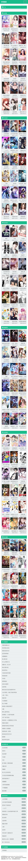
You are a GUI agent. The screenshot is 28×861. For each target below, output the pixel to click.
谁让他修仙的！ (23, 426)
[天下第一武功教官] (6, 473)
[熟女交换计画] (6, 54)
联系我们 (21, 856)
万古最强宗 (6, 360)
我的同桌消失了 (6, 778)
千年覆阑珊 (4, 787)
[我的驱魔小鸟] (14, 523)
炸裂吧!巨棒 (14, 216)
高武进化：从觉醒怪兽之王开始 (9, 720)
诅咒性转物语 (23, 29)
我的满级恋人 (23, 305)
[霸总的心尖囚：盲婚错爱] (14, 192)
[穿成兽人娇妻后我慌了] (23, 352)
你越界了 (23, 255)
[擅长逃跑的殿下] (23, 595)
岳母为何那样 (6, 95)
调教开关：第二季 (23, 45)
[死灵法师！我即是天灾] (23, 176)
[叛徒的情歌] (14, 313)
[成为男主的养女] (14, 490)
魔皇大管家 (23, 167)
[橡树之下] (6, 490)
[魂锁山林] (23, 264)
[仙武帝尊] (14, 159)
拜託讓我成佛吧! (15, 619)
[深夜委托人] (14, 247)
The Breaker (23, 498)
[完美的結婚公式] (6, 440)
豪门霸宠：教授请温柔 (7, 763)
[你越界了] (23, 247)
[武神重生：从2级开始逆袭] (23, 369)
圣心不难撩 (14, 360)
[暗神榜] (6, 418)
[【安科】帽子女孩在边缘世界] (23, 545)
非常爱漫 (3, 2)
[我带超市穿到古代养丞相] (23, 385)
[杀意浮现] (23, 473)
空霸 (23, 619)
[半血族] (23, 231)
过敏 (6, 376)
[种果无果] (23, 506)
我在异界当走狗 (14, 464)
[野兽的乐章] (23, 87)
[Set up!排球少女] (14, 38)
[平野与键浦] (6, 313)
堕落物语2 (23, 78)
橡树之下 (6, 498)
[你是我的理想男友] (23, 313)
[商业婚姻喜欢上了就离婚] (6, 523)
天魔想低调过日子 (23, 531)
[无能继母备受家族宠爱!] (14, 578)
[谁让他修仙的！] (23, 418)
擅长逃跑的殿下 (23, 602)
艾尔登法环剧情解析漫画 (8, 775)
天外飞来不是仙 (6, 464)
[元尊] (6, 176)
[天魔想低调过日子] (23, 523)
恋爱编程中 (14, 569)
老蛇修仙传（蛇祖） (15, 409)
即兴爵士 (15, 271)
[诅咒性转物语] (23, 21)
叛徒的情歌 (14, 321)
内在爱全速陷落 (23, 288)
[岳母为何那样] (6, 87)
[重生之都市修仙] (14, 369)
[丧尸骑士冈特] (6, 611)
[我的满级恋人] (23, 297)
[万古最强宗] (6, 352)
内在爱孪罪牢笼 (6, 305)
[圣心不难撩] (14, 352)
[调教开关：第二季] (23, 38)
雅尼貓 (23, 586)
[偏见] (6, 231)
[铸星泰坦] (6, 192)
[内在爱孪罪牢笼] (6, 297)
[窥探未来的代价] (14, 21)
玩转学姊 (15, 95)
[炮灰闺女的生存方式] (23, 402)
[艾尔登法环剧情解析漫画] (6, 561)
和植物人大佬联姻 (6, 409)
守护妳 (14, 78)
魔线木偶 (6, 553)
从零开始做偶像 (6, 784)
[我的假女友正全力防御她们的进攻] (6, 578)
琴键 (6, 255)
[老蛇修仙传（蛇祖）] (14, 402)
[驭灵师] (14, 176)
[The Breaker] (23, 490)
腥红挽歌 (4, 790)
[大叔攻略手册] (6, 264)
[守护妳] (14, 71)
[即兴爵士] (14, 264)
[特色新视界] (6, 71)
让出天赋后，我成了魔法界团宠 (9, 692)
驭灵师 (14, 183)
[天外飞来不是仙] (6, 457)
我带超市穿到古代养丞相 (8, 725)
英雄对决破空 (15, 393)
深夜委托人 (14, 255)
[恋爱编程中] (14, 561)
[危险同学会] (14, 54)
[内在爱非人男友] (14, 297)
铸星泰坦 (6, 200)
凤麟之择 (4, 766)
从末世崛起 (6, 133)
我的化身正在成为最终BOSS (8, 689)
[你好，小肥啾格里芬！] (6, 506)
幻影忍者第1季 (6, 602)
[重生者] (23, 457)
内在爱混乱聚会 (14, 288)
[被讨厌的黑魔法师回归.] (14, 595)
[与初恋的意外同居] (23, 54)
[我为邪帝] (6, 159)
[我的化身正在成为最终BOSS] (6, 335)
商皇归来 (23, 343)
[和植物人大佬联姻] (6, 402)
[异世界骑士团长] (6, 21)
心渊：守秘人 (15, 343)
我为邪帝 (6, 167)
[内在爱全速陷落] (23, 280)
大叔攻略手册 (6, 271)
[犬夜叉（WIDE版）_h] (14, 628)
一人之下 (6, 150)
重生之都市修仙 (14, 376)
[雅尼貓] (23, 578)
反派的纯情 (4, 747)
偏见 (6, 238)
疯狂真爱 (15, 112)
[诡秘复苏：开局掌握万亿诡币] (14, 418)
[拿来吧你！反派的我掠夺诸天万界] (14, 142)
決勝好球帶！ (15, 553)
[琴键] (6, 247)
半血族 (23, 238)
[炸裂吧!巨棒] (14, 209)
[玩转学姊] (14, 87)
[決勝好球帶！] (14, 545)
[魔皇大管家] (23, 159)
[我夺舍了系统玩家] (23, 126)
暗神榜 (6, 426)
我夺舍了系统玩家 (23, 133)
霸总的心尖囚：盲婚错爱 (8, 839)
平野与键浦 (6, 321)
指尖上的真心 (6, 288)
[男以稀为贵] (6, 38)
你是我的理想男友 (23, 321)
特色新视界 (6, 78)
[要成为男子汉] (23, 104)
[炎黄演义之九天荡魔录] (14, 506)
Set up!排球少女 (14, 45)
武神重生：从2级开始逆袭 (8, 714)
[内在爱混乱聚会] (14, 280)
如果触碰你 (14, 448)
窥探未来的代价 (14, 29)
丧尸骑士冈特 (6, 619)
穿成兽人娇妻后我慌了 (7, 706)
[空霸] (23, 611)
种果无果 (23, 514)
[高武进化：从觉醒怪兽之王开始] (6, 385)
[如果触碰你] (14, 440)
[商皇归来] (23, 335)
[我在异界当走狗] (14, 457)
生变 (15, 238)
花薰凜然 (23, 569)
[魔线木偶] (6, 545)
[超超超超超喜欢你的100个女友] (23, 628)
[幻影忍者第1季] (6, 595)
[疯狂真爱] (14, 104)
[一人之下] (6, 142)
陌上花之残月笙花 (6, 772)
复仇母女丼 (6, 216)
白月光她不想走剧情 (7, 802)
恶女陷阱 (4, 754)
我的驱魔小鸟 (15, 531)
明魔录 (3, 769)
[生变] (14, 231)
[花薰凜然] (23, 561)
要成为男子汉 (23, 112)
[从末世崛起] (6, 126)
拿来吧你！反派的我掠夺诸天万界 (10, 811)
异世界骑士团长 (6, 29)
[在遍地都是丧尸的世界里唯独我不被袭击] (6, 628)
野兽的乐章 (23, 95)
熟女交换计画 (6, 62)
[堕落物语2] (23, 71)
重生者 (23, 464)
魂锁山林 (23, 271)
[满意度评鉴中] (6, 104)
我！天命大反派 (23, 200)
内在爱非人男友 (14, 305)
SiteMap (17, 856)
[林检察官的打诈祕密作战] (14, 473)
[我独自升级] (23, 142)
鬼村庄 (3, 750)
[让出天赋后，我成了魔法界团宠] (23, 440)
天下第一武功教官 (6, 481)
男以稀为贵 (6, 45)
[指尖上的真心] (6, 280)
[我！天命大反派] (23, 192)
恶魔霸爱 (4, 781)
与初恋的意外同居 (23, 62)
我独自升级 (23, 150)
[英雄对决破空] (14, 385)
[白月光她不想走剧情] (14, 126)
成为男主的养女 (14, 498)
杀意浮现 (23, 481)
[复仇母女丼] (6, 209)
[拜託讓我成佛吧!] (14, 611)
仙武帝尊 (15, 167)
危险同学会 (14, 62)
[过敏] (6, 369)
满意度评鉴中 (6, 112)
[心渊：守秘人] (14, 335)
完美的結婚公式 (6, 448)
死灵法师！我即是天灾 (7, 833)
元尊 (6, 183)
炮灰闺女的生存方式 (6, 734)
